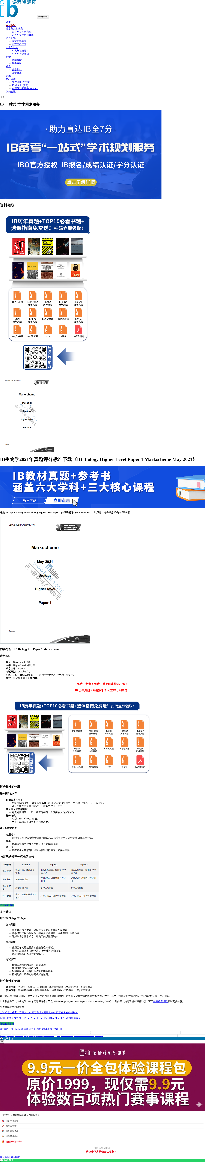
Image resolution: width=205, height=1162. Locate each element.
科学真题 (17, 63)
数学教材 (17, 69)
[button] (102, 1038)
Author (17, 1029)
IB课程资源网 (160, 1001)
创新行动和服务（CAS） (25, 88)
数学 (8, 66)
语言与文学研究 (14, 28)
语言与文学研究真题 (23, 35)
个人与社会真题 (20, 54)
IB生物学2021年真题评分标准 (46, 1029)
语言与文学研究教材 (23, 31)
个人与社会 (12, 47)
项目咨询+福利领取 (10, 1157)
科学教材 (17, 60)
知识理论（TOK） (22, 82)
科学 (8, 57)
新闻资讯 (11, 91)
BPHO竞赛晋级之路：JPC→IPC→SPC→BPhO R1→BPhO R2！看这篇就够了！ (41, 1018)
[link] (102, 1160)
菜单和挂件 (43, 16)
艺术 (8, 76)
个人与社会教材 (20, 50)
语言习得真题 (19, 44)
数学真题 (17, 72)
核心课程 (11, 79)
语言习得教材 (19, 41)
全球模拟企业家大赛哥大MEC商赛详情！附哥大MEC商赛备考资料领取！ (39, 1012)
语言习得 (11, 38)
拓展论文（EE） (20, 85)
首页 (8, 22)
